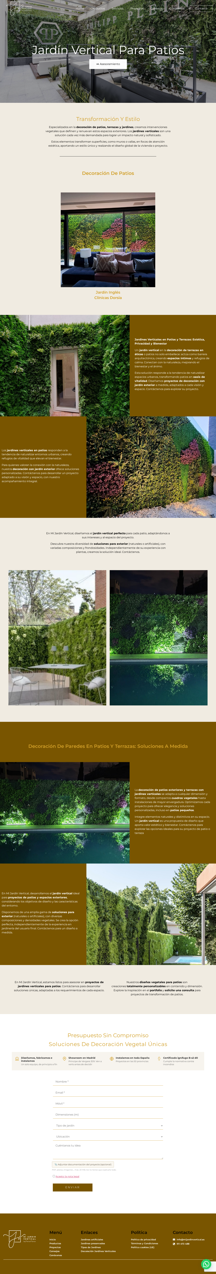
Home (80, 8)
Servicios (118, 8)
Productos (98, 8)
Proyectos (137, 8)
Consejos (157, 8)
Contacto (201, 8)
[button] (12, 638)
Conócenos (177, 8)
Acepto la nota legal (67, 1176)
